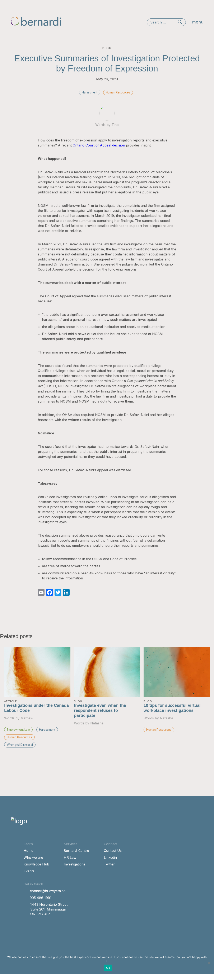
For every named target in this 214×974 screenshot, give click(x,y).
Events (29, 871)
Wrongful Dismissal (20, 744)
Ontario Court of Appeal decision (99, 145)
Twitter (109, 864)
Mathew (26, 718)
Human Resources (118, 92)
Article (10, 701)
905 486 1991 (40, 898)
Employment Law (18, 729)
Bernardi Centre (76, 850)
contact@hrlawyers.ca (47, 891)
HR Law (70, 857)
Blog (78, 701)
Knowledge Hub (36, 864)
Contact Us (113, 850)
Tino (115, 125)
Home (28, 850)
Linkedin (110, 857)
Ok (108, 967)
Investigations (74, 864)
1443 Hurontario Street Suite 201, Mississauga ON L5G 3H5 (49, 909)
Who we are (33, 857)
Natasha (96, 723)
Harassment (89, 92)
